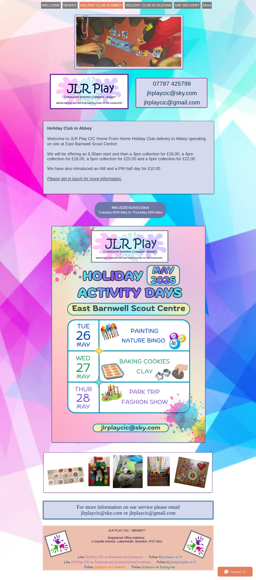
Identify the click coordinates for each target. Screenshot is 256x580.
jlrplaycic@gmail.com (172, 102)
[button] (128, 42)
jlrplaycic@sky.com (172, 93)
